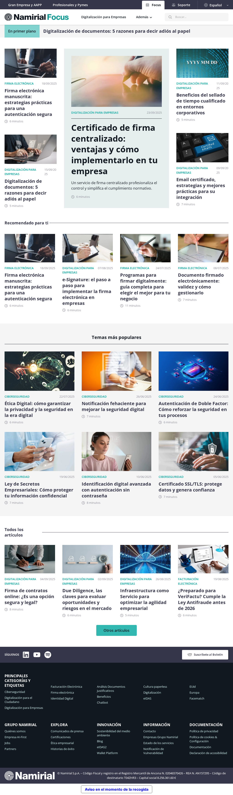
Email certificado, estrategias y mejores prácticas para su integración (121, 31)
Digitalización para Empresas (94, 112)
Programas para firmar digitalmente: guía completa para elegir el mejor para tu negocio (145, 287)
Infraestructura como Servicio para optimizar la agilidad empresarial (144, 599)
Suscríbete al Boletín (208, 654)
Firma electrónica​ (19, 83)
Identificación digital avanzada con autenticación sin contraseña (116, 490)
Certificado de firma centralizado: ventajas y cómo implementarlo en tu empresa (114, 149)
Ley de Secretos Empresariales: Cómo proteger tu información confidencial (39, 490)
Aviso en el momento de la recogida (116, 789)
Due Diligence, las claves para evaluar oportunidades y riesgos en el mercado (86, 599)
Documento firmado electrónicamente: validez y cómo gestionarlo (201, 284)
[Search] (170, 17)
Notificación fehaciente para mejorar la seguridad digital (114, 406)
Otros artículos (116, 630)
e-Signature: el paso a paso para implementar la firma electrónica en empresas (86, 291)
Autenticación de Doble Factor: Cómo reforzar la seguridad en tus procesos (193, 409)
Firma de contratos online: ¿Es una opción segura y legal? (29, 596)
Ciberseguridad (17, 396)
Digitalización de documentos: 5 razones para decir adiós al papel (25, 190)
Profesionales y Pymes (70, 5)
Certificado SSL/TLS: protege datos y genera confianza (190, 487)
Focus (156, 5)
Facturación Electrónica (188, 581)
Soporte (184, 5)
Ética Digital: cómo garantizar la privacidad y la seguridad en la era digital (39, 409)
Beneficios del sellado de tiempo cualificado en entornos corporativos (200, 104)
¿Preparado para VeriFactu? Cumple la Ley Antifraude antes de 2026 (202, 599)
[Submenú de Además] (151, 17)
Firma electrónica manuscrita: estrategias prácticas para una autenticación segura (28, 102)
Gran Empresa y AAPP (25, 5)
